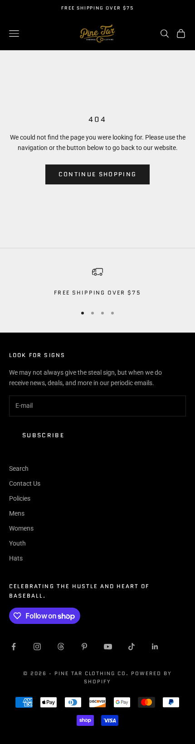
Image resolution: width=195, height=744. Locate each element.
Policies (19, 498)
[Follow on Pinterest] (84, 646)
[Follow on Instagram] (37, 646)
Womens (21, 528)
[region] (97, 281)
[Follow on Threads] (60, 646)
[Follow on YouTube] (107, 646)
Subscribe (43, 435)
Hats (16, 558)
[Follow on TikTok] (131, 646)
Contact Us (24, 483)
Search (19, 468)
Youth (17, 543)
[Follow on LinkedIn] (155, 646)
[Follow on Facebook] (13, 646)
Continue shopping (97, 174)
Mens (16, 513)
